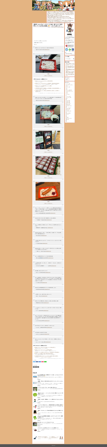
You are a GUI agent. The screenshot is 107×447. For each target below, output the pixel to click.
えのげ (54, 445)
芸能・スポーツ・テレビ (69, 118)
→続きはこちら (67, 43)
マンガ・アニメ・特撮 (68, 97)
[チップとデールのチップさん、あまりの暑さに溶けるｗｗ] (35, 389)
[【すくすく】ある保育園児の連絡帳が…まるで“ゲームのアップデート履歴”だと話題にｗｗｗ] (35, 418)
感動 (66, 106)
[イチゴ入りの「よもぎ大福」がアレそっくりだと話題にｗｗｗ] (35, 430)
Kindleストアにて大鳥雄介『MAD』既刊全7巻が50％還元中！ (44, 353)
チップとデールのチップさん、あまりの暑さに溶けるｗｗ (47, 387)
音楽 (66, 121)
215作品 (40, 89)
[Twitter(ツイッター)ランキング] (70, 46)
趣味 (66, 120)
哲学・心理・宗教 (68, 100)
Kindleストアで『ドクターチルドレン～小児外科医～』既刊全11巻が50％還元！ (47, 83)
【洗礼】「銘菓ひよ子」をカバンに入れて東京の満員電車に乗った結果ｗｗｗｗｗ (70, 70)
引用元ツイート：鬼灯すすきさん (48, 75)
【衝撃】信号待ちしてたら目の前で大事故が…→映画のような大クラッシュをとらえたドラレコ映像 (70, 72)
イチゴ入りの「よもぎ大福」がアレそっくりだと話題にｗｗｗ (48, 427)
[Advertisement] (39, 17)
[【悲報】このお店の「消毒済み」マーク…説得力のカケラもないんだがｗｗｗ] (35, 401)
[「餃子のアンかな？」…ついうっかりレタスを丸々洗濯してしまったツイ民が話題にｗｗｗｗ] (35, 395)
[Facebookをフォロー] (35, 367)
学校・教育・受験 (68, 102)
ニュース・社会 (67, 94)
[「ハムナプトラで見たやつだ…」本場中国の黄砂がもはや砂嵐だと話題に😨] (35, 407)
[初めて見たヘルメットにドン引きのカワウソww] (35, 424)
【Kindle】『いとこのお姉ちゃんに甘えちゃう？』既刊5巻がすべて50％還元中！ (47, 352)
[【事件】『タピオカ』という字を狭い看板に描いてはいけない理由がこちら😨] (35, 412)
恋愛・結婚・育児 (68, 104)
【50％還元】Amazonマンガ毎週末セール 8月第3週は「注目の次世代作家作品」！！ (48, 88)
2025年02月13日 (46, 49)
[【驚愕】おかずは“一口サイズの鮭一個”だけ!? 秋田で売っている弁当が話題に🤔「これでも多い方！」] (39, 361)
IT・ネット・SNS (68, 83)
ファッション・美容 (68, 96)
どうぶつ (67, 93)
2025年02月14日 (47, 289)
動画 (66, 99)
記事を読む (38, 379)
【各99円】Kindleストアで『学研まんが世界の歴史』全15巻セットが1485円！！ (47, 90)
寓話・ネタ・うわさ (68, 103)
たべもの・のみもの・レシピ (54, 27)
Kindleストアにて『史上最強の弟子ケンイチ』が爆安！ (43, 85)
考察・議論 (67, 117)
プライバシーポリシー (72, 54)
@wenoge (70, 33)
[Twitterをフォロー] (33, 367)
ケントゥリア (36, 89)
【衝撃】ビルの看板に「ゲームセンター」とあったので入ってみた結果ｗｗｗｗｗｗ (70, 64)
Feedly (70, 51)
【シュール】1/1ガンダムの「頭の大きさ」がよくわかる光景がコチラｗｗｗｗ (70, 75)
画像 (62, 27)
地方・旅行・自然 (60, 27)
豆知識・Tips (67, 119)
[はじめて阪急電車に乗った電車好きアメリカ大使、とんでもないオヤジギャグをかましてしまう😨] (35, 377)
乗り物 (66, 98)
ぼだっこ (35, 44)
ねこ (66, 95)
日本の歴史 (36, 91)
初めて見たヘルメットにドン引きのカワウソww (45, 422)
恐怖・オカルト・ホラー (69, 105)
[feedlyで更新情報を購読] (36, 367)
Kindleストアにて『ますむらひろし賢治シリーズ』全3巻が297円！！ (45, 347)
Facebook (73, 51)
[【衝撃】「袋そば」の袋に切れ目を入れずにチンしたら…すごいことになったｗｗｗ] (35, 383)
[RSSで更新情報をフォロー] (38, 367)
